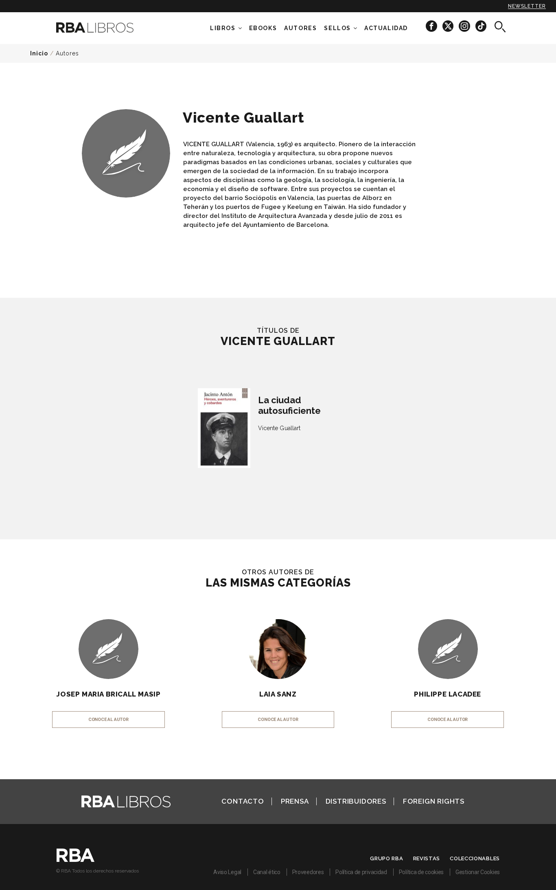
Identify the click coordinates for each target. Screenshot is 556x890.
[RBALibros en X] (448, 26)
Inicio (39, 53)
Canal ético (266, 872)
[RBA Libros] (107, 27)
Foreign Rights (433, 801)
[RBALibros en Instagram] (465, 26)
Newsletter (527, 6)
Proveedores (308, 872)
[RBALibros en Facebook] (432, 26)
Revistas (426, 858)
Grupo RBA (386, 858)
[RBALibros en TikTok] (480, 26)
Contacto (242, 801)
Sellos (337, 28)
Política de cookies (421, 872)
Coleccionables (475, 858)
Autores (67, 53)
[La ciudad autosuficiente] (224, 428)
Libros (223, 28)
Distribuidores (356, 801)
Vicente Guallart (279, 428)
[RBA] (75, 860)
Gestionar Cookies (477, 872)
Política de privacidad (361, 872)
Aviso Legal (227, 872)
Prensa (295, 801)
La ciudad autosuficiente (289, 405)
